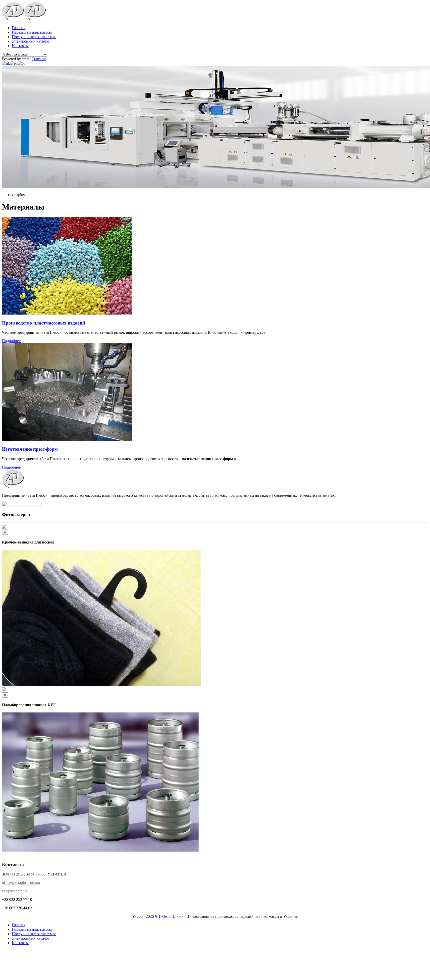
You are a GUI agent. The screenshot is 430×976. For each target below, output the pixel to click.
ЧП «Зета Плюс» (169, 916)
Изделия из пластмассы (32, 32)
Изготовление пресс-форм (30, 449)
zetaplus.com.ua (14, 891)
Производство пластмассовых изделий (43, 322)
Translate (39, 59)
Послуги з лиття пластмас (34, 37)
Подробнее (11, 341)
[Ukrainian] (6, 63)
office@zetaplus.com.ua (21, 882)
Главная (18, 28)
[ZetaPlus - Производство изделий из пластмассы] (13, 19)
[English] (14, 63)
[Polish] (21, 63)
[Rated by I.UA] (22, 505)
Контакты (20, 46)
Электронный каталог (31, 41)
